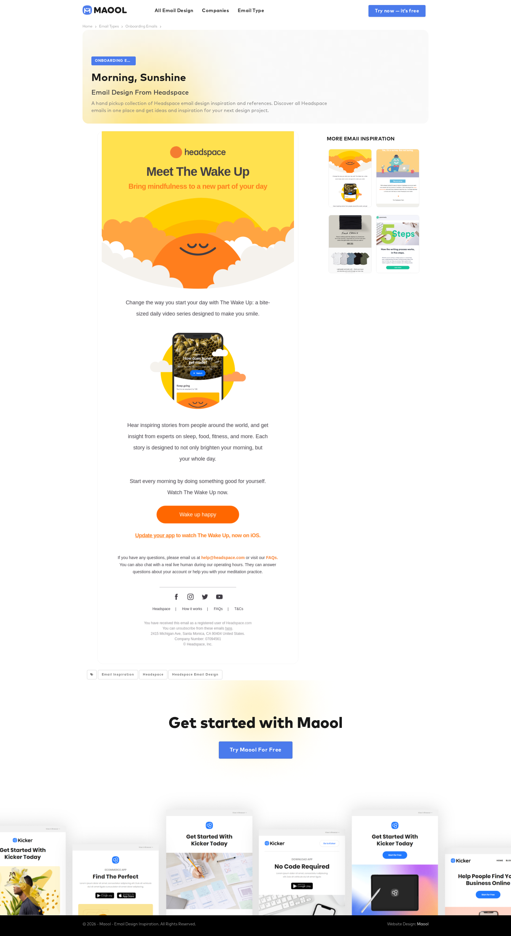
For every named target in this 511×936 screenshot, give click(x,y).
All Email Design (174, 10)
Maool (422, 924)
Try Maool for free (256, 750)
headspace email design (195, 674)
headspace (153, 674)
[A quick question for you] (398, 178)
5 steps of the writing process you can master (397, 256)
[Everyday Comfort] (350, 244)
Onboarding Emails (115, 61)
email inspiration (118, 674)
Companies (215, 10)
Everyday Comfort (350, 256)
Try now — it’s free (397, 11)
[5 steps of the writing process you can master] (398, 244)
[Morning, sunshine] (350, 178)
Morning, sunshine (350, 190)
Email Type (251, 10)
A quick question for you (397, 190)
